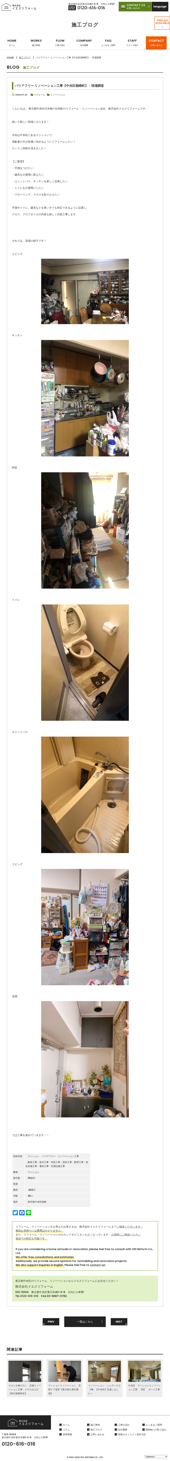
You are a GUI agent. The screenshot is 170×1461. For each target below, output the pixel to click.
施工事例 (95, 1425)
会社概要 (122, 1429)
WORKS (36, 42)
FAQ (108, 42)
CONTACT (156, 42)
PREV (51, 1322)
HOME (11, 42)
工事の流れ (124, 1425)
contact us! (97, 1265)
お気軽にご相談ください (125, 1234)
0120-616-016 (29, 1296)
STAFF (132, 42)
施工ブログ (25, 57)
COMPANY (84, 42)
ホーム (66, 1425)
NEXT (119, 1322)
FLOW (60, 42)
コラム (66, 1429)
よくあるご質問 (154, 1425)
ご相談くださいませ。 (130, 1227)
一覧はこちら (85, 1322)
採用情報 (67, 1434)
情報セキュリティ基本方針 (132, 1434)
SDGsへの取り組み (156, 1429)
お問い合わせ (97, 1434)
